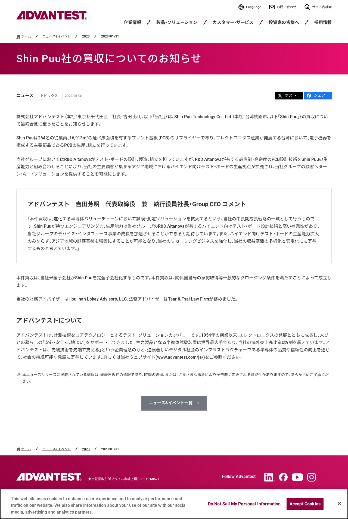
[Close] (339, 503)
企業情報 (132, 22)
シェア (319, 95)
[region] (174, 504)
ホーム (26, 36)
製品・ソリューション (176, 22)
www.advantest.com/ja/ (180, 357)
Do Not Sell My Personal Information (244, 504)
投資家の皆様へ (284, 22)
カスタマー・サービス (233, 22)
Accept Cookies (305, 504)
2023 (86, 36)
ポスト (290, 95)
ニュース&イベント (56, 36)
